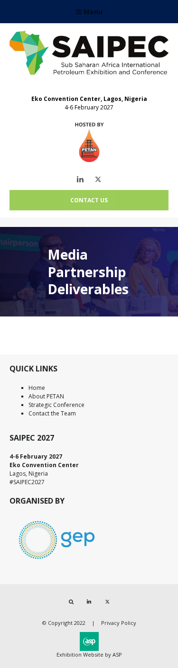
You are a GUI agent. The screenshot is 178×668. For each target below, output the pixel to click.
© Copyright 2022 (63, 622)
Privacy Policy (118, 622)
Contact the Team (52, 413)
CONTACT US (89, 200)
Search (71, 602)
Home (36, 388)
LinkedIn (80, 179)
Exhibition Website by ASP (89, 654)
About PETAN (46, 396)
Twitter (98, 179)
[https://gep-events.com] (56, 561)
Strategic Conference (56, 405)
